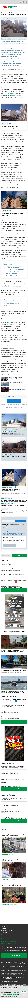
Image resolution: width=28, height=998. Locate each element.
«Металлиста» (9, 322)
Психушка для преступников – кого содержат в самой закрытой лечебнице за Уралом (13, 534)
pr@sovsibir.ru (21, 977)
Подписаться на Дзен (9, 545)
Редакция (4, 928)
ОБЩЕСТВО (11, 431)
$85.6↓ (14, 2)
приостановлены (9, 95)
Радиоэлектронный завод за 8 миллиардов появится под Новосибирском (14, 834)
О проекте (4, 926)
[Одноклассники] (13, 396)
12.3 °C (10, 2)
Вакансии (4, 933)
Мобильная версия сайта (8, 943)
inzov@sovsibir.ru (8, 976)
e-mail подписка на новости (11, 939)
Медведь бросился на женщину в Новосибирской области (11, 859)
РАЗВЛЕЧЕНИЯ (5, 904)
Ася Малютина (13, 18)
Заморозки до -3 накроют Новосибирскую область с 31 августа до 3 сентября (13, 884)
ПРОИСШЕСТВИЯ (5, 879)
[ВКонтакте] (9, 396)
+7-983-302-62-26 (8, 978)
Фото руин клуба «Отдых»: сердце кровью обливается (14, 457)
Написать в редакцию (14, 955)
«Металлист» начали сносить (13, 86)
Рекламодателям (6, 930)
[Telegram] (16, 396)
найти (19, 555)
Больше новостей (14, 590)
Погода (3, 935)
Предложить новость (14, 400)
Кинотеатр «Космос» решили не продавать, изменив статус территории (13, 434)
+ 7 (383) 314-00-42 (12, 974)
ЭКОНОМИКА (4, 854)
